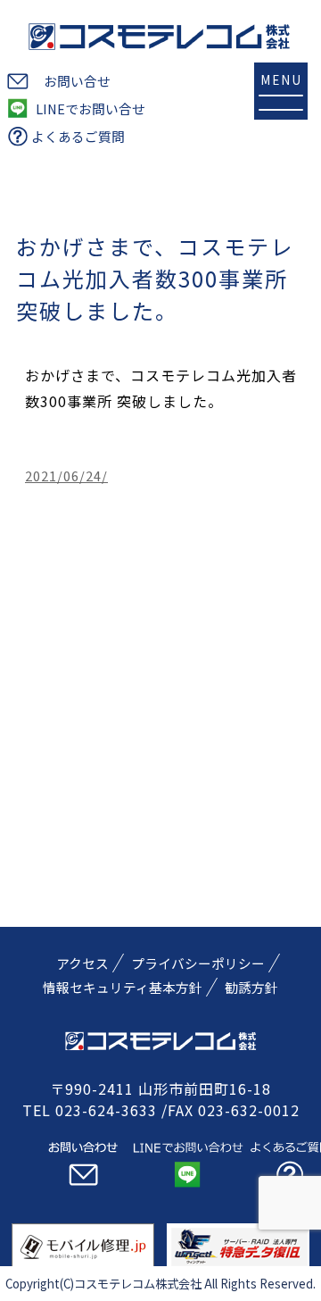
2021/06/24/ (66, 475)
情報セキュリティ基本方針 (122, 987)
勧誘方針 (251, 987)
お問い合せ (77, 80)
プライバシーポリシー (198, 963)
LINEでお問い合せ (90, 108)
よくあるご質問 (78, 136)
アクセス (82, 963)
